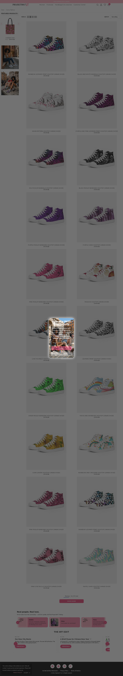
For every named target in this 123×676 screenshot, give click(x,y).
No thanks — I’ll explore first (61, 353)
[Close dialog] (72, 320)
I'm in (62, 348)
